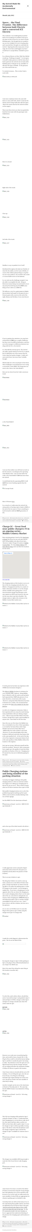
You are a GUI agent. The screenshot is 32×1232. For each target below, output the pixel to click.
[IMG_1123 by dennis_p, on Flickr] (16, 175)
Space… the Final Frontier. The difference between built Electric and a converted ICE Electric (14, 27)
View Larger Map (5, 579)
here (13, 501)
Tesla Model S (12, 520)
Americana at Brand (6, 1223)
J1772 (24, 762)
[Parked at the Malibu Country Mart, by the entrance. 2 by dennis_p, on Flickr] (16, 613)
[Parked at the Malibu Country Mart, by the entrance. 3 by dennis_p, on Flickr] (16, 635)
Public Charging (20, 764)
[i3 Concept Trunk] (16, 493)
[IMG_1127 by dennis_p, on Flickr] (16, 252)
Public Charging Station (17, 1222)
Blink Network (15, 1223)
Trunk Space (18, 520)
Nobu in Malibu (9, 691)
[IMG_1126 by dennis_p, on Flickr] (16, 200)
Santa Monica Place (7, 546)
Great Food (18, 760)
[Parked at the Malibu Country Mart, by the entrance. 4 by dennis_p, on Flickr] (16, 665)
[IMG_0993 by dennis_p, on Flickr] (16, 435)
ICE (28, 1223)
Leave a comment (16, 765)
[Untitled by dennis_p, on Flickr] (16, 925)
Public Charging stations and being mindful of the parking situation (15, 773)
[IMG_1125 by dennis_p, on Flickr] (16, 149)
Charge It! (14, 760)
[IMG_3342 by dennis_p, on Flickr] (16, 1042)
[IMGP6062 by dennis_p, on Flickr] (16, 387)
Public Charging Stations (22, 1224)
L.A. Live (7, 1224)
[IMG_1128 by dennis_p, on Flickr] (16, 226)
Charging (20, 1223)
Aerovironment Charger (7, 762)
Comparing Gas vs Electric (11, 519)
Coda (3, 519)
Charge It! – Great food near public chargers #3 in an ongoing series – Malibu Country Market (15, 530)
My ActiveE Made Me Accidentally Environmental (11, 5)
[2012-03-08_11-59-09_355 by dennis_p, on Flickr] (16, 86)
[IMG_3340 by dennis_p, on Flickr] (16, 1018)
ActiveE (13, 518)
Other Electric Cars (19, 518)
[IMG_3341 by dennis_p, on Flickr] (16, 983)
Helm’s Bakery (20, 545)
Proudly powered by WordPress (9, 1230)
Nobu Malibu (14, 764)
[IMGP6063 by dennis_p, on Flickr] (16, 409)
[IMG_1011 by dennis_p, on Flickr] (16, 457)
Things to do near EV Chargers (12, 761)
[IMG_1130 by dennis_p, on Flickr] (16, 318)
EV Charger (25, 1223)
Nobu (10, 764)
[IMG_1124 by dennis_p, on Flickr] (16, 127)
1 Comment (25, 520)
